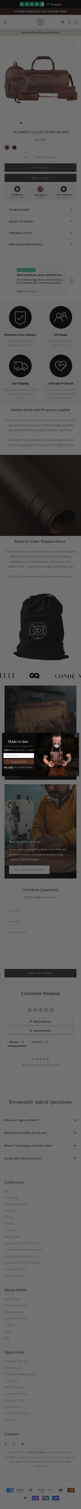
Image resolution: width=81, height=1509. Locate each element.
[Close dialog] (76, 735)
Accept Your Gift (18, 762)
